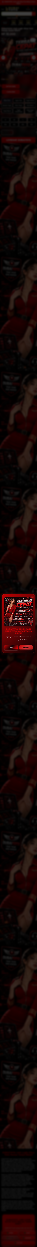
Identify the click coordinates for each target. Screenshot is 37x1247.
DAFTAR (26, 647)
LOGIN (11, 647)
